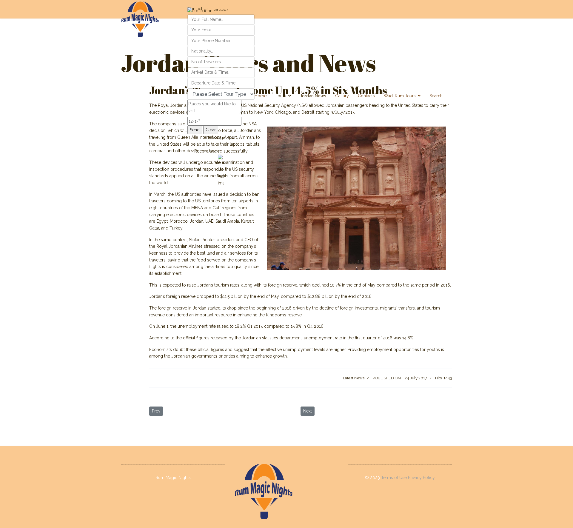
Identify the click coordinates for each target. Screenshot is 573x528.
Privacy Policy (421, 477)
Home (261, 95)
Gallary (342, 95)
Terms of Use (394, 477)
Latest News (353, 378)
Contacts (366, 95)
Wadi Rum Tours (400, 95)
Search (436, 95)
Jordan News (313, 95)
